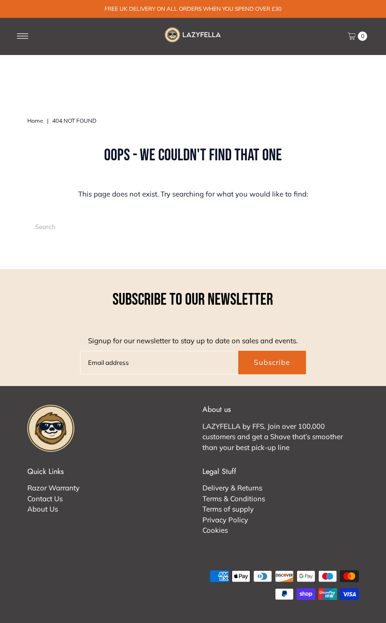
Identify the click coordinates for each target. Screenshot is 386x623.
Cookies (215, 530)
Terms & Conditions (233, 498)
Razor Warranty (53, 487)
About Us (42, 509)
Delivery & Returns (232, 487)
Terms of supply (228, 509)
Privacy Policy (225, 519)
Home (35, 120)
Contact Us (45, 498)
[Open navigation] (23, 36)
